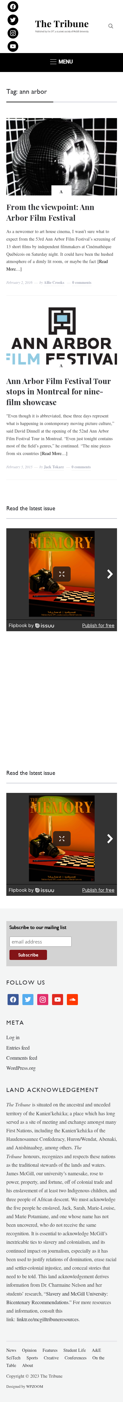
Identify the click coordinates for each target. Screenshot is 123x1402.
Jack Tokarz (54, 467)
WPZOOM (34, 1386)
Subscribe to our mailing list (37, 927)
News (11, 1350)
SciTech (13, 1358)
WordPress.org (21, 1067)
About (27, 1365)
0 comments (81, 282)
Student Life (74, 1350)
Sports (32, 1358)
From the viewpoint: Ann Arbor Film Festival (50, 212)
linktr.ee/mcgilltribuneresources (48, 1319)
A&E (96, 1350)
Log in (13, 1037)
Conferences (75, 1358)
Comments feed (21, 1057)
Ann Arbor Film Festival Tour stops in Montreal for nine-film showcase (58, 391)
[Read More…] (53, 453)
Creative (51, 1358)
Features (50, 1350)
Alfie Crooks (54, 282)
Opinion (29, 1350)
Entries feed (18, 1047)
